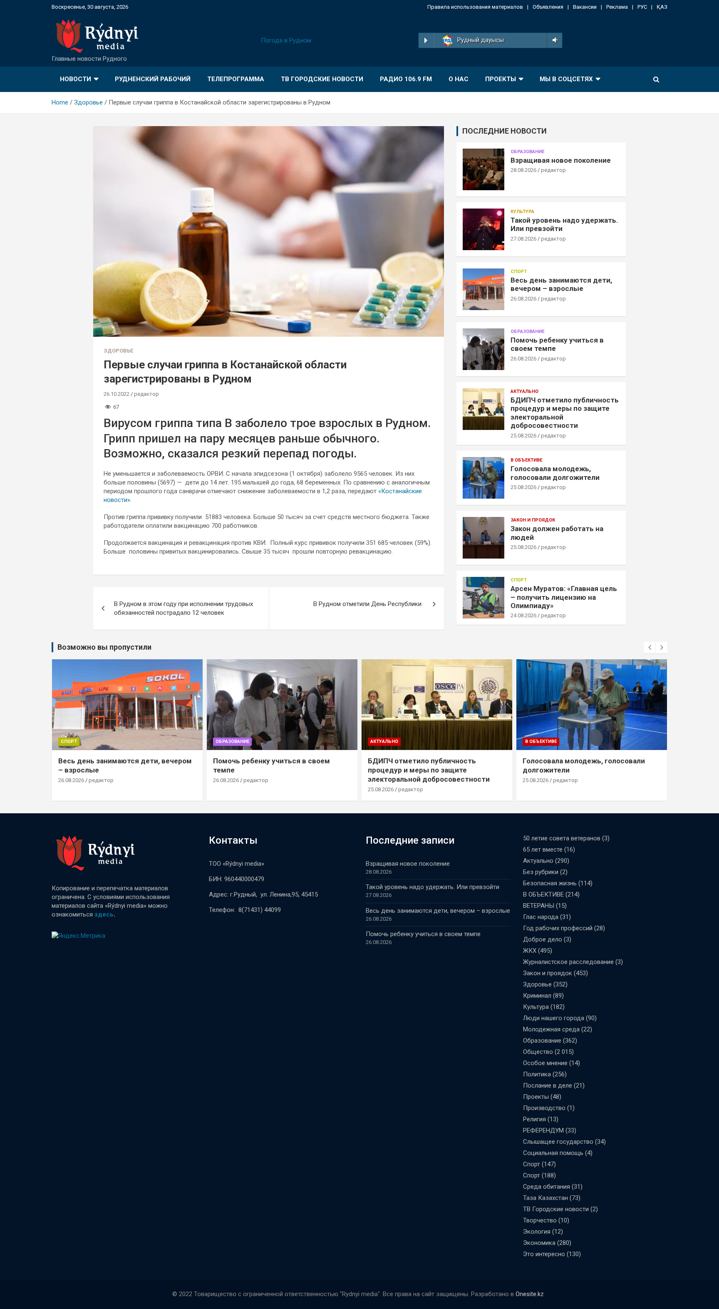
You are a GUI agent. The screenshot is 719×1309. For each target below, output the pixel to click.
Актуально (524, 391)
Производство (544, 1108)
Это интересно (544, 1254)
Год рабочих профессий (558, 928)
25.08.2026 (523, 435)
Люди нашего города (553, 1018)
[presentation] (649, 647)
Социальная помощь (553, 1153)
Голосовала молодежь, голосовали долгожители (555, 472)
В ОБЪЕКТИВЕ (526, 460)
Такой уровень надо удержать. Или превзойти (432, 887)
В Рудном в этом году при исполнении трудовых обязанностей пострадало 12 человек (183, 608)
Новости (75, 79)
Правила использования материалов (475, 7)
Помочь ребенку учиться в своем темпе (423, 934)
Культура (522, 211)
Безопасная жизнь (550, 883)
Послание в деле (547, 1085)
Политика (537, 1074)
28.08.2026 (523, 170)
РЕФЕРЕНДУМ (543, 1130)
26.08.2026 (523, 299)
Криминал (537, 995)
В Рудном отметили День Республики (368, 604)
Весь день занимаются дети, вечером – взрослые (561, 284)
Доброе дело (542, 939)
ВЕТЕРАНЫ (538, 905)
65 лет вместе (543, 849)
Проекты (500, 79)
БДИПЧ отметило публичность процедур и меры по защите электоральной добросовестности (430, 770)
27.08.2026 (523, 239)
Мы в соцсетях (566, 79)
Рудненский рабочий (153, 79)
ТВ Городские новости (322, 79)
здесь (104, 914)
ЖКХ (529, 950)
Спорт (519, 271)
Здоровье (118, 351)
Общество (538, 1052)
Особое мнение (545, 1063)
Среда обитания (546, 1186)
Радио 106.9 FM (406, 79)
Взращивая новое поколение (561, 160)
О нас (459, 79)
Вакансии (585, 7)
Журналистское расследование (568, 962)
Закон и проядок (533, 520)
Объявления (548, 7)
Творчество (540, 1220)
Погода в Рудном (286, 40)
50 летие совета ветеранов (561, 838)
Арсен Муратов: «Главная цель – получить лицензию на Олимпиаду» (564, 597)
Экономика (539, 1243)
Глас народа (540, 917)
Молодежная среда (551, 1029)
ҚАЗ (662, 7)
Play (425, 40)
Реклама (617, 7)
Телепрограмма (235, 79)
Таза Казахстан (545, 1198)
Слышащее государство (558, 1141)
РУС (642, 7)
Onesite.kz (530, 1294)
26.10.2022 (116, 394)
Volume (554, 40)
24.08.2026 (523, 615)
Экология (536, 1231)
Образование (527, 151)
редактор (146, 394)
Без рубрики (540, 872)
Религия (534, 1119)
